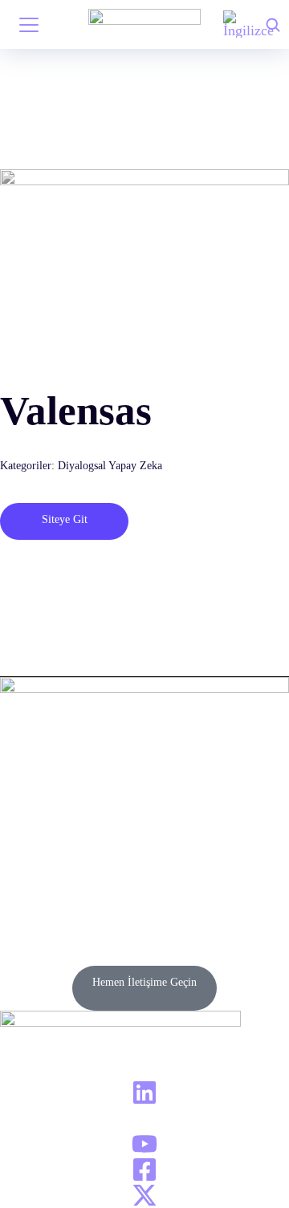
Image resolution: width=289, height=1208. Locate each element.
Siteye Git (65, 519)
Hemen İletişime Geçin (144, 982)
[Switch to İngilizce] (248, 24)
